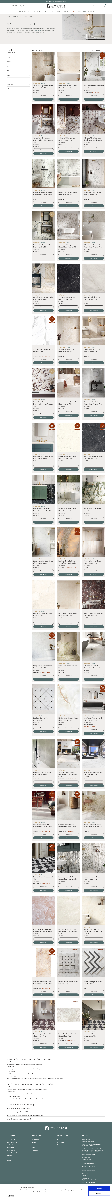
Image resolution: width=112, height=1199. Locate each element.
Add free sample (43, 99)
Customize (98, 1193)
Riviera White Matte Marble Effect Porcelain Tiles (93, 194)
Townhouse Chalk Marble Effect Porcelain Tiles (92, 298)
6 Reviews (68, 770)
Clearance (9, 1160)
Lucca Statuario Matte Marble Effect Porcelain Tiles (43, 562)
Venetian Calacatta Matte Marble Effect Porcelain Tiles (67, 773)
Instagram (61, 1142)
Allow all (99, 1188)
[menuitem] (24, 11)
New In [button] (66, 11)
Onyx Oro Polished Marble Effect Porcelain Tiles (92, 562)
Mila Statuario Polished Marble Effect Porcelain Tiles (94, 87)
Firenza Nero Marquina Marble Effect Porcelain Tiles (93, 457)
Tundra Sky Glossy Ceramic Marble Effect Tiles (67, 1035)
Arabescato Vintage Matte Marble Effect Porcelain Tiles (67, 246)
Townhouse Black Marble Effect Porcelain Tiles (66, 298)
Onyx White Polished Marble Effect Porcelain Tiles (93, 719)
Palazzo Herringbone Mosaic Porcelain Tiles (93, 983)
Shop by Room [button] (55, 11)
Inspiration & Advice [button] (85, 11)
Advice (33, 1147)
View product (43, 95)
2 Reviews (68, 83)
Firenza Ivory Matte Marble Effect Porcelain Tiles (67, 457)
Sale (8, 1158)
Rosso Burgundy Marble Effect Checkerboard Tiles (43, 1035)
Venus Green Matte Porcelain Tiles (67, 667)
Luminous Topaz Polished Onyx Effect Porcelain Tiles (67, 562)
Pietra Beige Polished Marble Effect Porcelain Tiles (67, 87)
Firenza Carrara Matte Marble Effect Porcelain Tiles (43, 457)
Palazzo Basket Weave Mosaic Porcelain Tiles (68, 983)
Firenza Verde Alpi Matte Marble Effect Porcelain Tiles (42, 510)
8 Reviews (68, 135)
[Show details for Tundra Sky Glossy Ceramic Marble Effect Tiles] (68, 1015)
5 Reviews (68, 295)
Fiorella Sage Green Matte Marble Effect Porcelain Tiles (93, 826)
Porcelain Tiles (10, 1145)
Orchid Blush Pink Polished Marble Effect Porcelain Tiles (42, 983)
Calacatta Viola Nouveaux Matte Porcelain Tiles (66, 139)
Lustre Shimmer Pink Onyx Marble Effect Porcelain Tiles (42, 930)
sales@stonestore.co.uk (88, 1141)
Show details (23, 1196)
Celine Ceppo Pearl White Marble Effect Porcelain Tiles (93, 246)
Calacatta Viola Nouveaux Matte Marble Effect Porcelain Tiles (43, 140)
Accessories (9, 1155)
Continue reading (10, 36)
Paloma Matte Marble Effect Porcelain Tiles (42, 614)
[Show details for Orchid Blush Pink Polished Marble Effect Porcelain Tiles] (43, 962)
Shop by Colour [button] (40, 11)
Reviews (34, 1142)
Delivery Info (35, 1150)
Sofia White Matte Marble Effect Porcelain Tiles (41, 246)
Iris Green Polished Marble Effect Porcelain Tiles (92, 510)
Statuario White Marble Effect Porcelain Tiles (43, 350)
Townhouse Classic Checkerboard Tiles (90, 1035)
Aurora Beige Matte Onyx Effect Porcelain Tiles (66, 350)
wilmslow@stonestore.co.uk (89, 1163)
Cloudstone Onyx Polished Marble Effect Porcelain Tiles (93, 403)
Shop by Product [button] (24, 11)
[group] (43, 66)
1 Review (43, 83)
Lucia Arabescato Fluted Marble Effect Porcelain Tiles (67, 878)
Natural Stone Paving (12, 1150)
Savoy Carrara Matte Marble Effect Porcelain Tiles (42, 667)
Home (8, 16)
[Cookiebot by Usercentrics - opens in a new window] (10, 1196)
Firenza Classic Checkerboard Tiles (43, 878)
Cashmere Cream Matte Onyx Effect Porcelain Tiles (68, 403)
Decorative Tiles (10, 1147)
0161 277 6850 (35, 1139)
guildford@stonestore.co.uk (89, 1179)
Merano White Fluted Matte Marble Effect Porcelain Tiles (42, 194)
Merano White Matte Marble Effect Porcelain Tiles (67, 194)
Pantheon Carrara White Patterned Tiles (41, 719)
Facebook (60, 1139)
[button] (33, 66)
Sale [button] (72, 11)
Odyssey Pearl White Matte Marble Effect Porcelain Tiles (67, 930)
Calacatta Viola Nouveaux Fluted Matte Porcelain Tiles (93, 139)
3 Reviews (43, 135)
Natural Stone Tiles (11, 1139)
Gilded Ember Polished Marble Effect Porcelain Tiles (43, 298)
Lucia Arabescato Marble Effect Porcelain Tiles (92, 878)
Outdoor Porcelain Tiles (12, 1152)
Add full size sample (93, 469)
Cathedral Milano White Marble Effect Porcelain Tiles (42, 826)
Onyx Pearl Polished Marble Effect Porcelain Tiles (42, 773)
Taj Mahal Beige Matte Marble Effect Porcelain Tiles (43, 87)
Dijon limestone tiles (12, 1142)
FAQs (33, 1145)
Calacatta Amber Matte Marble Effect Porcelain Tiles (93, 667)
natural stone (37, 30)
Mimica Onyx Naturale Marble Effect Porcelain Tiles (68, 719)
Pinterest (60, 1145)
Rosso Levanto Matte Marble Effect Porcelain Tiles (93, 614)
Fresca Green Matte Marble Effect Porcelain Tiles (67, 510)
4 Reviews (43, 242)
